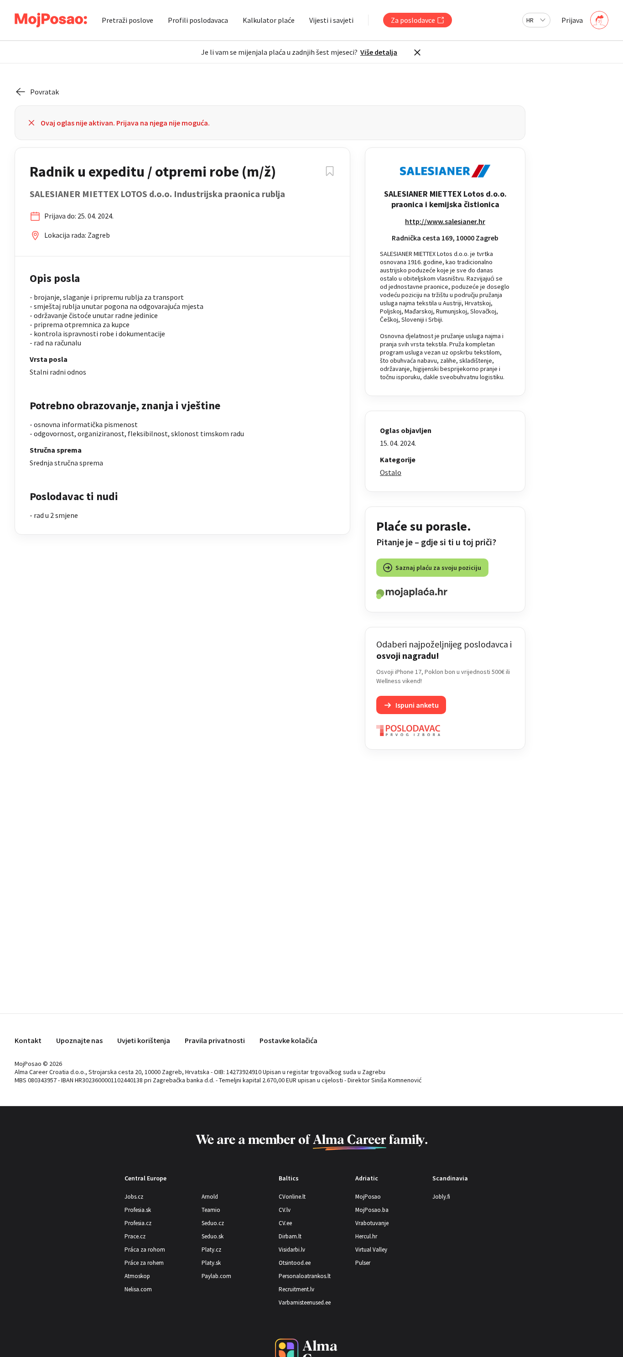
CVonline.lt (292, 1196)
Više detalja (378, 52)
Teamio (211, 1210)
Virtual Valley (371, 1249)
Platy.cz (211, 1249)
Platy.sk (211, 1263)
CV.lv (285, 1210)
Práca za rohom (145, 1249)
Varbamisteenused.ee (305, 1302)
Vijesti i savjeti (331, 20)
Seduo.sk (212, 1236)
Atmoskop (137, 1276)
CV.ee (285, 1223)
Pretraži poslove (127, 20)
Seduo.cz (213, 1223)
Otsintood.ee (295, 1263)
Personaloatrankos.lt (305, 1276)
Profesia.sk (138, 1210)
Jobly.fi (441, 1196)
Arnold (210, 1196)
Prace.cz (135, 1236)
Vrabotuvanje (372, 1223)
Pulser (362, 1263)
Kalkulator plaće (269, 20)
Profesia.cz (138, 1223)
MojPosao (368, 1196)
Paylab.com (216, 1276)
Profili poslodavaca (198, 20)
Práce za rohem (144, 1263)
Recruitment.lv (296, 1289)
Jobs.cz (134, 1196)
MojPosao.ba (372, 1210)
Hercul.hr (366, 1236)
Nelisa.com (138, 1289)
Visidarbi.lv (292, 1249)
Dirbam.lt (290, 1236)
